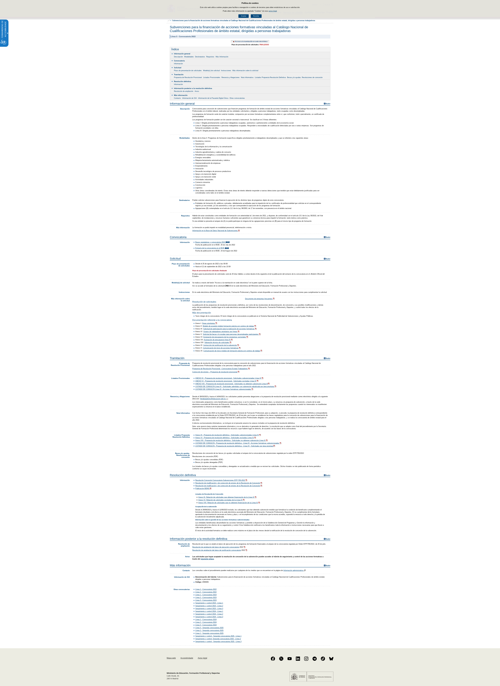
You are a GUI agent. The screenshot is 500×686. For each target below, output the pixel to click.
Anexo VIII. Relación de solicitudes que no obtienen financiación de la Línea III (228, 503)
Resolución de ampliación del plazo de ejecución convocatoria (215, 547)
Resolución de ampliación (183, 91)
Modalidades (189, 57)
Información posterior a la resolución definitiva (193, 88)
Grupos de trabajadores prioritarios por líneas (220, 332)
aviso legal (273, 11)
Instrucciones (226, 71)
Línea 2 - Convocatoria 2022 (206, 592)
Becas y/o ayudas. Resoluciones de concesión (305, 77)
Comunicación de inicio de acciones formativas (221, 348)
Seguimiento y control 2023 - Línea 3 (209, 609)
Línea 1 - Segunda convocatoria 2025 (209, 633)
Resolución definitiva (182, 81)
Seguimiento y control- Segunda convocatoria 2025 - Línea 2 (218, 639)
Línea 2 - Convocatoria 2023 (206, 597)
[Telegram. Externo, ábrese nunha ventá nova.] (314, 659)
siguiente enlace (207, 559)
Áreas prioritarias (208, 323)
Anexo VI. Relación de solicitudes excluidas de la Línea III (220, 500)
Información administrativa (293, 570)
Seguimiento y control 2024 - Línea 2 (209, 614)
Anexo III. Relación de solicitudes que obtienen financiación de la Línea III (226, 497)
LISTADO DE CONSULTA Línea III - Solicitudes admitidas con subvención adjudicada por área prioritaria (235, 386)
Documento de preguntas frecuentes (259, 299)
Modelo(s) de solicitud (211, 71)
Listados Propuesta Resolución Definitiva (270, 77)
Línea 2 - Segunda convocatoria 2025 (209, 630)
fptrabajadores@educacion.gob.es (213, 399)
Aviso (197, 91)
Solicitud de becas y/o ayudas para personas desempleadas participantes (231, 334)
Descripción (178, 57)
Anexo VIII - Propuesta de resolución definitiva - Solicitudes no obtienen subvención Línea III (230, 440)
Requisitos (210, 57)
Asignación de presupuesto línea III (217, 340)
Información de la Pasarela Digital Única (213, 98)
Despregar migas (168, 20)
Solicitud (177, 68)
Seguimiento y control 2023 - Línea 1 (209, 603)
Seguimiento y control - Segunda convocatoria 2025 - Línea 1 (218, 636)
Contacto (177, 98)
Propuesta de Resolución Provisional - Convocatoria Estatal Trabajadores (220, 369)
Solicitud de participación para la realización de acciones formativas (229, 329)
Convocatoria (179, 61)
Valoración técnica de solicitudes (217, 342)
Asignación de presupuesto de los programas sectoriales (224, 337)
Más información (181, 95)
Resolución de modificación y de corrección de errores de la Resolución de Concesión (228, 483)
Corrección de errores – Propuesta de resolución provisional (215, 372)
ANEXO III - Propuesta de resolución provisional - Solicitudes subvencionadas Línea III (228, 378)
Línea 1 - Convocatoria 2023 (206, 595)
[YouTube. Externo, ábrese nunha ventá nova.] (290, 659)
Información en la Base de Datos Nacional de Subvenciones (215, 231)
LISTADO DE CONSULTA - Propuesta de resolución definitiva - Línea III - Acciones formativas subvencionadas (237, 443)
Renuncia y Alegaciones (230, 77)
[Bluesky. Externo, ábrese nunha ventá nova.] (331, 659)
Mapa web (171, 658)
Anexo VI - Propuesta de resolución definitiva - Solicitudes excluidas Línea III (224, 438)
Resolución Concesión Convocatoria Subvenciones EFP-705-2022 (220, 480)
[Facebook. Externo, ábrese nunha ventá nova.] (273, 659)
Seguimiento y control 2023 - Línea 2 (209, 606)
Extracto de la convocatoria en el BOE (210, 248)
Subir (328, 104)
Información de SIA (189, 98)
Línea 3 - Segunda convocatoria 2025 (209, 628)
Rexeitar (256, 16)
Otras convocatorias (237, 98)
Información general (182, 54)
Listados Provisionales (211, 77)
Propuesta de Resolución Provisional (188, 77)
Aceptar (243, 16)
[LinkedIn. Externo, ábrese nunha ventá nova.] (298, 659)
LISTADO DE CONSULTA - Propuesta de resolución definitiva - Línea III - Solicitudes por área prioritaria (234, 446)
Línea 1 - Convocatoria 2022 (206, 589)
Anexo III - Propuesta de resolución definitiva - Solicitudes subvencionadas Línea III (227, 435)
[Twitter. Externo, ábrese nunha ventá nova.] (281, 659)
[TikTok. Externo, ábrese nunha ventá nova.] (323, 659)
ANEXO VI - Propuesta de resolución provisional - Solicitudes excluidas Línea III (226, 381)
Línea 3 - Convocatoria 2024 (206, 625)
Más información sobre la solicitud (245, 71)
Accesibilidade (186, 658)
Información (178, 64)
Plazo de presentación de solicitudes (188, 71)
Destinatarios (200, 57)
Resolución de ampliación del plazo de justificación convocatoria (216, 550)
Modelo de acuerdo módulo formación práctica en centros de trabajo (228, 326)
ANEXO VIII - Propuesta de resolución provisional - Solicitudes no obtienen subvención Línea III (231, 384)
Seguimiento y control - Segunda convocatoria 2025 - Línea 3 (218, 641)
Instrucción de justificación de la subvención (220, 345)
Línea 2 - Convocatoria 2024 (206, 622)
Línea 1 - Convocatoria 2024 (206, 619)
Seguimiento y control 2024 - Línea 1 (209, 611)
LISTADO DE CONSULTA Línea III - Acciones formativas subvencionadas (223, 389)
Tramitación (178, 75)
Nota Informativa (247, 77)
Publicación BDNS (202, 488)
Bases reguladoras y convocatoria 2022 (210, 242)
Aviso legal (202, 658)
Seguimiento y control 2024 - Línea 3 (209, 617)
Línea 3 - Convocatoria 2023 (206, 600)
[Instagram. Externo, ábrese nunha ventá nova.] (306, 659)
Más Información (222, 57)
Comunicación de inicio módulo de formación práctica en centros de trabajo (232, 351)
